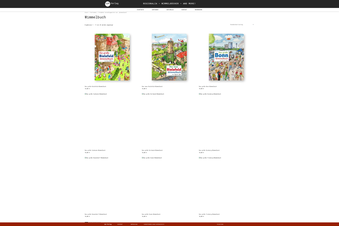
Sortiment (155, 9)
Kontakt (184, 9)
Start (86, 12)
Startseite (140, 9)
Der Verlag (170, 9)
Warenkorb (198, 9)
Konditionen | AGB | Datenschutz (154, 224)
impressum (134, 224)
